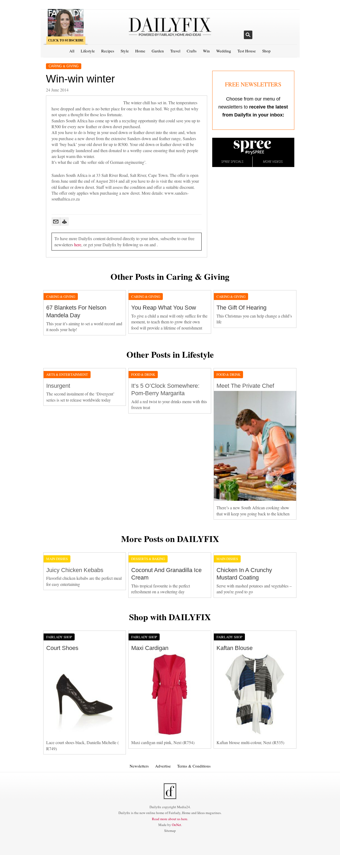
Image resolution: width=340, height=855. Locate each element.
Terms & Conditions (194, 766)
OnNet (176, 824)
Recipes (107, 50)
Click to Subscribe (65, 40)
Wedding (223, 50)
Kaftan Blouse (234, 648)
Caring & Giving (64, 66)
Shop (266, 50)
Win (206, 50)
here (77, 244)
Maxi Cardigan (149, 648)
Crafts (192, 50)
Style (125, 50)
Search (248, 35)
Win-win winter (80, 79)
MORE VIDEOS (273, 161)
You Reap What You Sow (163, 307)
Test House (246, 50)
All (71, 50)
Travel (175, 50)
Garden (158, 50)
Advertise (163, 766)
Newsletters (139, 766)
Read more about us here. (170, 818)
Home (140, 50)
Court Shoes (62, 648)
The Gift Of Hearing (241, 307)
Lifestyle (88, 50)
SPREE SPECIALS (232, 161)
